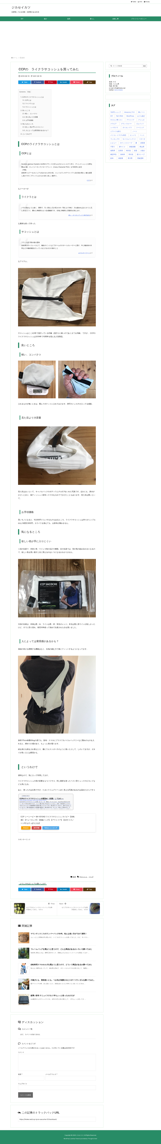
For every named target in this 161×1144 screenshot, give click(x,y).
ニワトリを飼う (115, 131)
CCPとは (26, 100)
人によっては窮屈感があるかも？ (35, 130)
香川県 (130, 158)
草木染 (131, 154)
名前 (20, 1074)
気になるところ (27, 124)
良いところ (25, 110)
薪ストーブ (141, 154)
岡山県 (142, 147)
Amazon (26, 828)
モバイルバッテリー (129, 139)
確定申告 (113, 154)
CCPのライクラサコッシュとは (32, 97)
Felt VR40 (119, 116)
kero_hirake (118, 90)
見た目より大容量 (30, 117)
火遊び (142, 150)
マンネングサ (115, 139)
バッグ (91, 877)
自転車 (122, 154)
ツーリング (140, 127)
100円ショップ (115, 112)
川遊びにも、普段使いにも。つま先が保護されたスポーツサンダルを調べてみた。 (63, 980)
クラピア (113, 124)
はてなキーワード (84, 253)
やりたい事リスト (116, 120)
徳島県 (112, 150)
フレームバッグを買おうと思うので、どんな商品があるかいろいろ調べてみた (61, 949)
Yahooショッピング (50, 828)
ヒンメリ (133, 135)
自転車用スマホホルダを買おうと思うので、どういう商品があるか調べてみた (61, 964)
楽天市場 (36, 828)
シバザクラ (114, 127)
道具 (23, 58)
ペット (142, 135)
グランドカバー (126, 124)
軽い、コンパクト (29, 113)
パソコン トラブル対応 (118, 135)
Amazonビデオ (129, 112)
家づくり (122, 147)
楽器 (135, 150)
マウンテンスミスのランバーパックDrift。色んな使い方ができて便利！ (59, 934)
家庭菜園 (132, 147)
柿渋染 (128, 150)
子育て (112, 147)
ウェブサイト (22, 1084)
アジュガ (141, 120)
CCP (88, 180)
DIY (111, 116)
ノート (134, 131)
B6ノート (141, 112)
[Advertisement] (80, 37)
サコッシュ (83, 877)
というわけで (26, 134)
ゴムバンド (140, 124)
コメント (21, 1052)
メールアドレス (51, 1074)
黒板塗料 (140, 158)
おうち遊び (141, 116)
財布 (111, 158)
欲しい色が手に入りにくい (33, 127)
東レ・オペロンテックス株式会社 (79, 215)
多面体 (142, 143)
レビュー (113, 143)
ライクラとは (28, 103)
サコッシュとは (29, 107)
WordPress (130, 116)
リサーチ (142, 139)
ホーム (15, 58)
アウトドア (130, 120)
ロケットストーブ (126, 143)
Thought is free (92, 1138)
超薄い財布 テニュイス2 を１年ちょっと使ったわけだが (53, 995)
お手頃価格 (27, 120)
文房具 (120, 150)
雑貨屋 (120, 158)
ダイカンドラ (127, 127)
